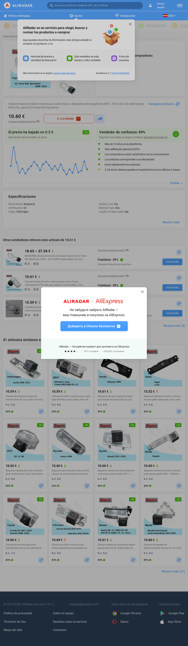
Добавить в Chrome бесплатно (91, 326)
